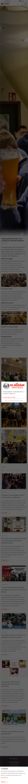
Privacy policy (4, 777)
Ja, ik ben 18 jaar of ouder (9, 397)
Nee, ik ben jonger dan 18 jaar (14, 400)
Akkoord (3, 781)
